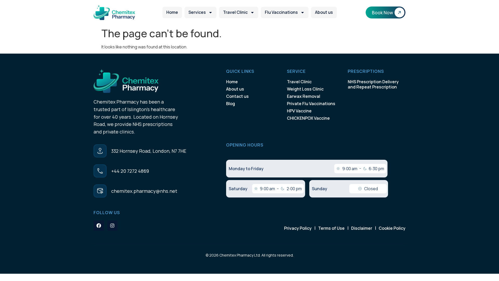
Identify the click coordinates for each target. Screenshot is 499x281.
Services (197, 12)
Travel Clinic (235, 12)
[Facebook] (99, 225)
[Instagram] (112, 225)
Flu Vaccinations (281, 12)
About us (324, 12)
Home (172, 12)
